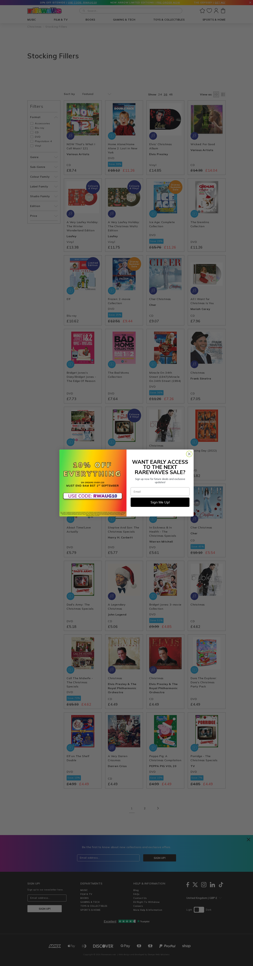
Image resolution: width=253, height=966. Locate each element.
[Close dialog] (189, 454)
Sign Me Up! (160, 502)
